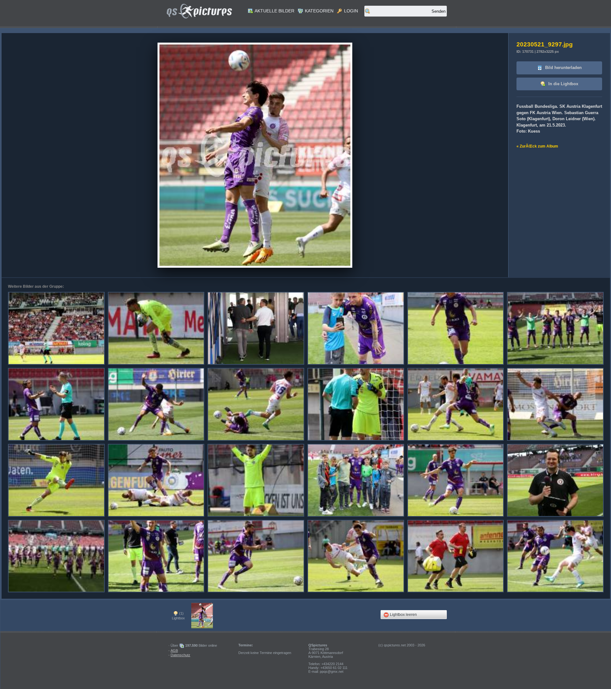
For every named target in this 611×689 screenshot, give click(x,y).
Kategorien (319, 10)
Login (350, 10)
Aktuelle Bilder (274, 10)
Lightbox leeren (403, 614)
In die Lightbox (562, 83)
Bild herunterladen (563, 67)
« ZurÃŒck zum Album (537, 146)
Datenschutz (180, 655)
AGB (174, 650)
